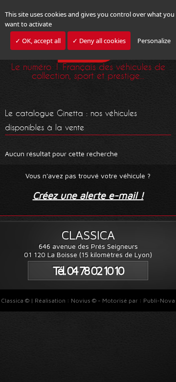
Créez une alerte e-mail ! (88, 195)
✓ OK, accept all (38, 40)
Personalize (154, 40)
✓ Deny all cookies (99, 40)
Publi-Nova (159, 300)
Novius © (83, 300)
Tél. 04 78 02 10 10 (88, 270)
